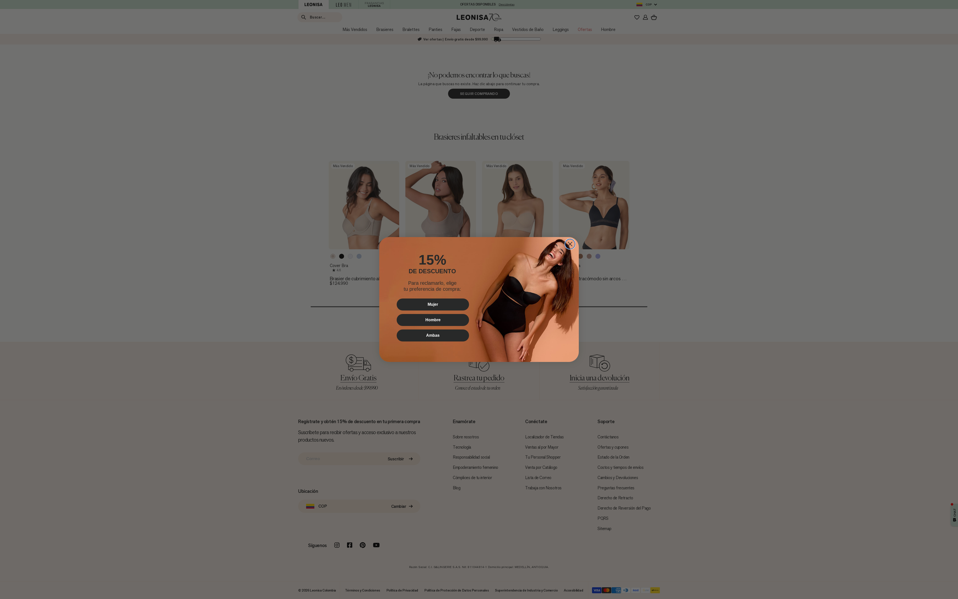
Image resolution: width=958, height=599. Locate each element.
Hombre (433, 320)
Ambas (433, 335)
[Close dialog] (570, 244)
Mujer (433, 304)
